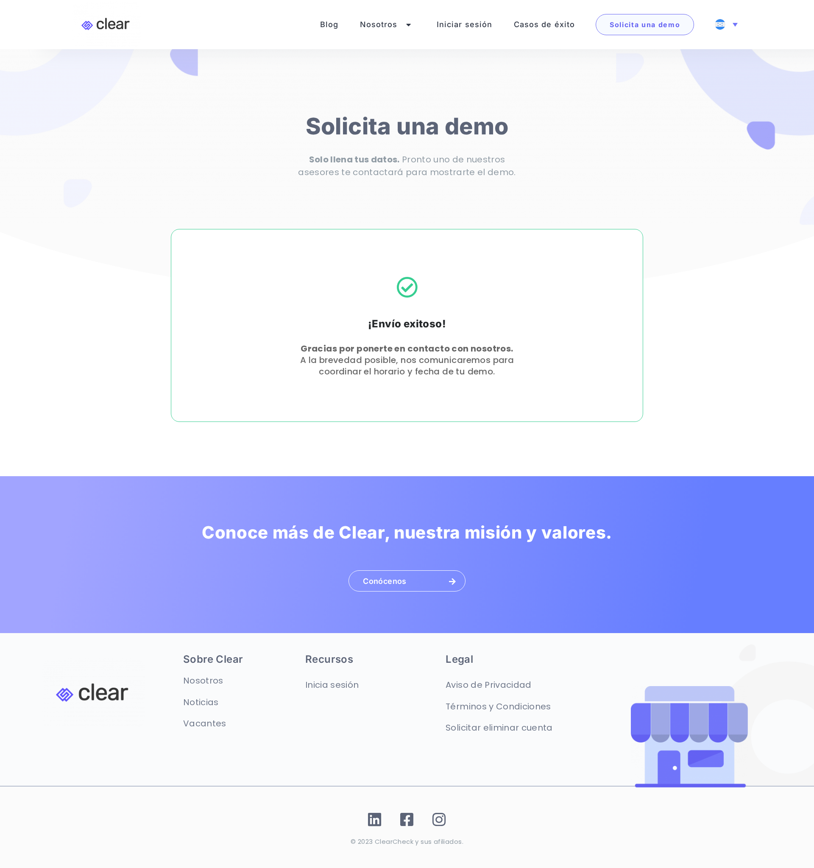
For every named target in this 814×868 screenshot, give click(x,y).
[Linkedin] (375, 819)
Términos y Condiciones (498, 706)
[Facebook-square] (407, 819)
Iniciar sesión (465, 24)
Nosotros (379, 24)
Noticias (201, 702)
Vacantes (204, 723)
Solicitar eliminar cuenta (499, 728)
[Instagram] (439, 819)
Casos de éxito (544, 24)
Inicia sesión (332, 685)
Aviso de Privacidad (488, 685)
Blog (329, 24)
